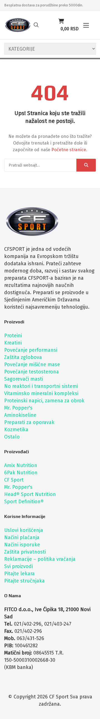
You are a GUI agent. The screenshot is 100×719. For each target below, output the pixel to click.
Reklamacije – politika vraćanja (40, 559)
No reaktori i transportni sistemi (41, 386)
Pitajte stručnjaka (24, 581)
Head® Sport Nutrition (30, 494)
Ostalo (12, 437)
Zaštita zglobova (23, 357)
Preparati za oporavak (29, 422)
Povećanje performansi (30, 350)
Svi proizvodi (18, 566)
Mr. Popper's (18, 408)
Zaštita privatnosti (25, 552)
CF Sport (14, 480)
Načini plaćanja (21, 537)
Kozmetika (16, 430)
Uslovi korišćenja (23, 530)
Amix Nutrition (20, 465)
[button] (86, 25)
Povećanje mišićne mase (32, 364)
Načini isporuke (22, 545)
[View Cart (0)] (61, 21)
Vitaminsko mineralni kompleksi (41, 393)
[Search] (86, 165)
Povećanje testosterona (31, 372)
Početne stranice (68, 149)
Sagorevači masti (23, 379)
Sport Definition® (24, 502)
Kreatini (13, 343)
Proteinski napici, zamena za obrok (44, 401)
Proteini (13, 336)
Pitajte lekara (19, 574)
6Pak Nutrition (21, 473)
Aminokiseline (20, 415)
